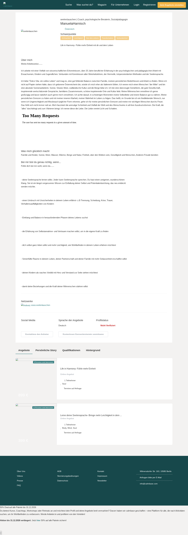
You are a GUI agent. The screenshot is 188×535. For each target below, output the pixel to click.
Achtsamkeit (66, 38)
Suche (68, 4)
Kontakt (100, 471)
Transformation (107, 38)
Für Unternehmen (120, 4)
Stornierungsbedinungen (68, 476)
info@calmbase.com (149, 484)
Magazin (102, 4)
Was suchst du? (85, 4)
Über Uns (21, 471)
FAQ (19, 485)
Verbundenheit (122, 38)
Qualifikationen (71, 350)
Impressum (102, 476)
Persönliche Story (46, 350)
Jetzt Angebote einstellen (172, 5)
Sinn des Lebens (92, 38)
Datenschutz (62, 481)
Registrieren (149, 4)
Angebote (24, 350)
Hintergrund (93, 350)
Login (136, 4)
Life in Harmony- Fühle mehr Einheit (78, 368)
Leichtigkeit (78, 38)
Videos (20, 476)
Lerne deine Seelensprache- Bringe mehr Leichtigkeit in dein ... (91, 415)
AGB (59, 471)
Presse (20, 481)
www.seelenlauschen (40, 305)
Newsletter (102, 481)
